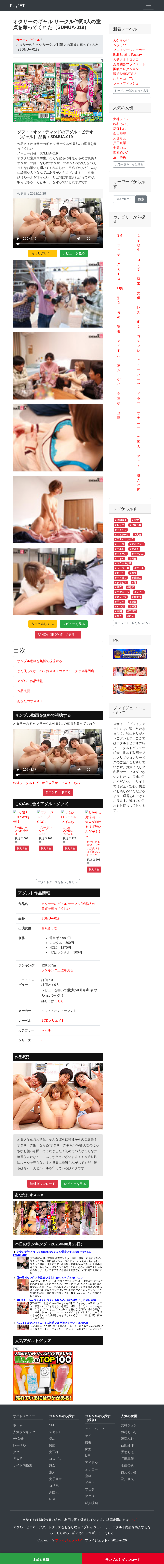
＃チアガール (122, 592)
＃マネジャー (136, 544)
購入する (22, 848)
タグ (16, 1452)
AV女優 (18, 1438)
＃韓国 (132, 606)
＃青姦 (132, 558)
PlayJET (17, 5)
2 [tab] (31, 1238)
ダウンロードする (58, 792)
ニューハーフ (138, 372)
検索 (141, 199)
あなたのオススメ (30, 701)
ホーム (18, 1425)
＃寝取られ (135, 525)
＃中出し (119, 549)
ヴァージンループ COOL (45, 831)
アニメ (138, 460)
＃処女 (132, 573)
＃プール (139, 568)
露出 (138, 281)
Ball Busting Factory (127, 54)
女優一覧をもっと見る (129, 164)
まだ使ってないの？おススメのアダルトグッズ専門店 (55, 671)
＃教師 (130, 587)
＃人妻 (137, 534)
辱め (118, 315)
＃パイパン (121, 553)
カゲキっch (121, 40)
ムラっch (119, 45)
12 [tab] (91, 1238)
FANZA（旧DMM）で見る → (58, 634)
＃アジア (131, 611)
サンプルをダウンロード (123, 1559)
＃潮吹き (134, 549)
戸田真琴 (119, 143)
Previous (10, 1218)
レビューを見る (74, 253)
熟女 (118, 300)
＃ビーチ (119, 573)
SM (119, 235)
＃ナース (119, 544)
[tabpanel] (13, 1218)
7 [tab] (61, 1238)
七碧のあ (119, 147)
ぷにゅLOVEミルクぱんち (69, 831)
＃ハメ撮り (121, 577)
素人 (118, 367)
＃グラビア (121, 582)
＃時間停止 (121, 520)
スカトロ (118, 271)
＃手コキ (119, 601)
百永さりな (49, 928)
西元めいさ (121, 152)
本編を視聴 (41, 1559)
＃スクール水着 (123, 563)
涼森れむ (119, 128)
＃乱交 (135, 520)
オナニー (138, 420)
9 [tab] (73, 1238)
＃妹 (134, 582)
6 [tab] (55, 1238)
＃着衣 (118, 587)
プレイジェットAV (68, 1540)
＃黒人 (118, 616)
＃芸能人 (136, 577)
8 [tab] (67, 1238)
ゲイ (118, 382)
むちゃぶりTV (123, 78)
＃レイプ (119, 525)
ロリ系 (138, 264)
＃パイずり (121, 529)
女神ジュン (121, 119)
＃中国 (118, 611)
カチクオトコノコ (126, 59)
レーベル (19, 1445)
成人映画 (138, 482)
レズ (138, 310)
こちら (59, 1001)
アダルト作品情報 (30, 681)
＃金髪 (132, 601)
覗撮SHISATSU (124, 74)
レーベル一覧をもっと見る (132, 90)
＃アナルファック (124, 539)
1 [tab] (25, 1238)
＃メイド (139, 592)
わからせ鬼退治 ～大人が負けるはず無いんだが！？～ (93, 848)
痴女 (138, 324)
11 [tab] (85, 1238)
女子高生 (55, 1479)
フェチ (118, 249)
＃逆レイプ (121, 597)
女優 (138, 295)
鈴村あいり (121, 124)
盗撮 (118, 329)
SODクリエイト (52, 1020)
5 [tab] (49, 1238)
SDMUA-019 (50, 918)
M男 (120, 288)
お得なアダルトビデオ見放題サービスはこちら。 (48, 783)
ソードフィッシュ (126, 83)
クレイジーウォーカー (129, 50)
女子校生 (138, 243)
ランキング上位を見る (57, 970)
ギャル (46, 1030)
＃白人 (130, 616)
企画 (118, 415)
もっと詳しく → (42, 253)
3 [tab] (37, 1238)
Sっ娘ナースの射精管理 (21, 831)
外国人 (138, 441)
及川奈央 (119, 157)
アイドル (118, 348)
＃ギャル (119, 558)
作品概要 (23, 691)
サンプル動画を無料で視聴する (39, 661)
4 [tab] (43, 1238)
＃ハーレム (138, 553)
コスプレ (138, 343)
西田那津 (119, 133)
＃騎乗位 (136, 597)
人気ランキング (24, 1432)
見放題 (18, 1458)
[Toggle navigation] (148, 6)
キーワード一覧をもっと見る (133, 623)
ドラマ (138, 398)
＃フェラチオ (122, 534)
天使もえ (119, 138)
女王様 (118, 398)
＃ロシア (119, 606)
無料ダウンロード (42, 1183)
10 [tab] (79, 1238)
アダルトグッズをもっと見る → (58, 882)
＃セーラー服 (122, 568)
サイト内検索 (22, 1465)
